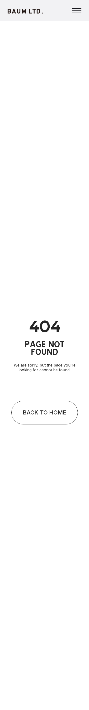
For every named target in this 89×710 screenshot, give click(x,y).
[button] (76, 10)
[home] (25, 11)
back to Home (44, 412)
